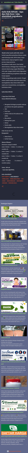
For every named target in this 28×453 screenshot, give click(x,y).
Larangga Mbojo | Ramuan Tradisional (10, 388)
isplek (3, 180)
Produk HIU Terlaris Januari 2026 (9, 218)
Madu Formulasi (11, 180)
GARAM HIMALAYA (5, 337)
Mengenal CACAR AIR (6, 289)
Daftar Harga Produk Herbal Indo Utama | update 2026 (14, 436)
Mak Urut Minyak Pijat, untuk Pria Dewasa (11, 241)
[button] (2, 21)
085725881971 (6, 176)
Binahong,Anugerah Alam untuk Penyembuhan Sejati (13, 313)
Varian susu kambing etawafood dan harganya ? (12, 412)
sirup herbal (20, 180)
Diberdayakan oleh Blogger (15, 451)
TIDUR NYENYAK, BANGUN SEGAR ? (9, 265)
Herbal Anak (5, 178)
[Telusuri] (26, 2)
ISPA (22, 178)
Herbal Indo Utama (15, 178)
